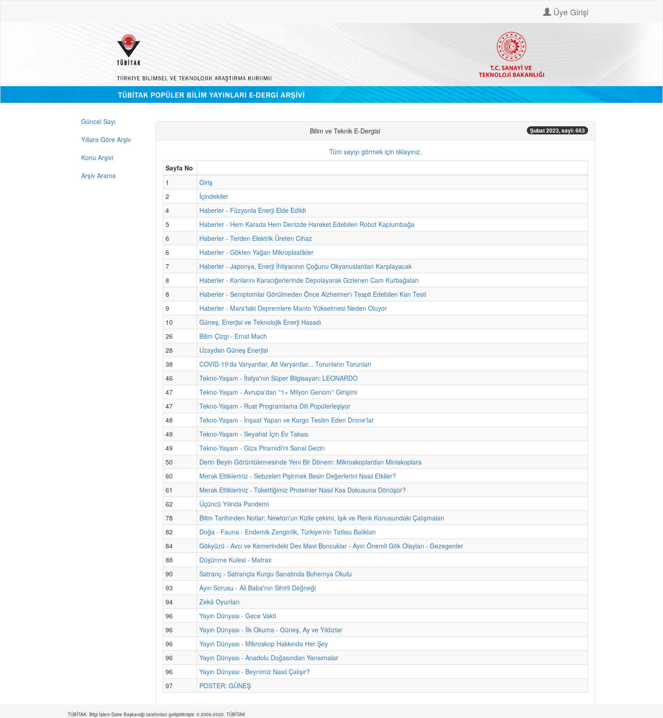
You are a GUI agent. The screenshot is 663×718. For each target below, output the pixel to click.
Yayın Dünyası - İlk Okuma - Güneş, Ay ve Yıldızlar (270, 629)
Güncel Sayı (98, 121)
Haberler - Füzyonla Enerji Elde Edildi (252, 210)
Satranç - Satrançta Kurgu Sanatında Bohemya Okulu (275, 573)
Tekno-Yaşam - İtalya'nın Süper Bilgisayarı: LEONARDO (278, 377)
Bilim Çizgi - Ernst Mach (233, 336)
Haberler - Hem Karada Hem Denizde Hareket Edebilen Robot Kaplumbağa (306, 224)
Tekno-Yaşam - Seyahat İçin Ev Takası (253, 433)
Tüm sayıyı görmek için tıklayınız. (375, 151)
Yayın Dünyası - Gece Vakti (237, 615)
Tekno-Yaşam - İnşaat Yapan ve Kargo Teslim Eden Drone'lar (286, 419)
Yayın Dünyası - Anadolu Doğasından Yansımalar (268, 657)
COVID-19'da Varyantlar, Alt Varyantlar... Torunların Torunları (285, 363)
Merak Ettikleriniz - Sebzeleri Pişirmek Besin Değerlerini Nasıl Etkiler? (297, 475)
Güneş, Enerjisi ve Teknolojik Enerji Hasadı (260, 322)
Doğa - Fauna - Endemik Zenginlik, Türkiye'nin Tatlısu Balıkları (287, 531)
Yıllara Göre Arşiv (106, 139)
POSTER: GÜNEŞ (225, 685)
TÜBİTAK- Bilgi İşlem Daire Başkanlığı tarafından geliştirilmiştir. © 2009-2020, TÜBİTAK (156, 714)
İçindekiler (213, 196)
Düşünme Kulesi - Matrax (235, 559)
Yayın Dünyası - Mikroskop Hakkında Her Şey (263, 643)
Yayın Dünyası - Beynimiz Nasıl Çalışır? (254, 671)
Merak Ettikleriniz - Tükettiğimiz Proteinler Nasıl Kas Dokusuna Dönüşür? (302, 489)
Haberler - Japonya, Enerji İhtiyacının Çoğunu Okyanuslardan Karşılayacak (305, 266)
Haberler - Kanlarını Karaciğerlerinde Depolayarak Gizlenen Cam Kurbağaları (309, 280)
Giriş (205, 182)
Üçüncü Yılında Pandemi (234, 503)
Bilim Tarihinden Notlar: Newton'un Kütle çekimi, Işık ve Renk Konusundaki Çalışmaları (321, 517)
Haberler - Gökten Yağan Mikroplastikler (256, 252)
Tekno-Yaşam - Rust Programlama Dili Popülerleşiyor (274, 405)
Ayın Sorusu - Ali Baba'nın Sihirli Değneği (257, 587)
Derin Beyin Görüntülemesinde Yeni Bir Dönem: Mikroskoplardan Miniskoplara (310, 461)
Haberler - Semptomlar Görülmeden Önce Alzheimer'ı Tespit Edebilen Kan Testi (312, 294)
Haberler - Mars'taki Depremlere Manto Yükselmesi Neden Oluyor (293, 308)
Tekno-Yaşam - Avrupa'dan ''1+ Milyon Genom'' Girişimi (278, 391)
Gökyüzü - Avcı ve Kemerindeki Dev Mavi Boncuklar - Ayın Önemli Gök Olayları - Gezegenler (331, 545)
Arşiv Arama (98, 175)
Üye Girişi (570, 12)
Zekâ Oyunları (219, 601)
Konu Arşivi (97, 157)
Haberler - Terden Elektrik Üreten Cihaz (255, 238)
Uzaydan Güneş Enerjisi (233, 349)
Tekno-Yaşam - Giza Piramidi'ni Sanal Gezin (262, 447)
